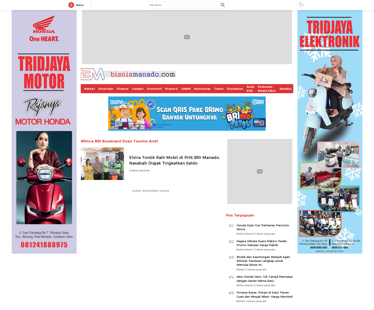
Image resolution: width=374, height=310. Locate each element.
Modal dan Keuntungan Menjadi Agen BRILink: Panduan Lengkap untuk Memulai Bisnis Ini (263, 260)
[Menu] (72, 5)
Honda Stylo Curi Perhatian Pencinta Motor (263, 227)
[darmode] (301, 4)
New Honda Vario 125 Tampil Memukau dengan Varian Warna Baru (265, 278)
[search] (223, 5)
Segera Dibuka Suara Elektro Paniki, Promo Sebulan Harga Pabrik (262, 243)
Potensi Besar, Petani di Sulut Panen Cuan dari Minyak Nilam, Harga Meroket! (265, 294)
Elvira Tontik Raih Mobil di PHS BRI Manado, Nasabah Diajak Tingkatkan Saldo (174, 160)
